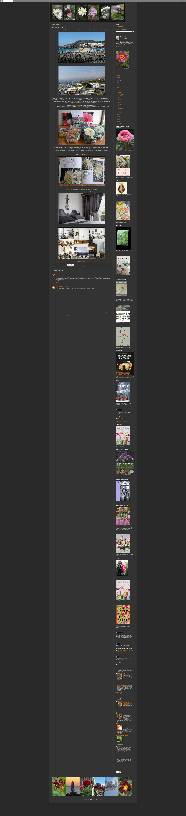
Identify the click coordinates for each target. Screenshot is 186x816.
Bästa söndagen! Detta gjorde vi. (123, 685)
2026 (118, 73)
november (120, 90)
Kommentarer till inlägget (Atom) (65, 315)
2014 (118, 116)
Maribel (57, 274)
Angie (57, 286)
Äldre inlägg (108, 312)
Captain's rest (69, 189)
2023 (118, 79)
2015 (118, 114)
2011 (118, 121)
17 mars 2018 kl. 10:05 (63, 274)
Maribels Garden (120, 713)
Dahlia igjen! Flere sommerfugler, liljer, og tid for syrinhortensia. (127, 703)
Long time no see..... (122, 108)
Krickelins (119, 684)
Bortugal (119, 746)
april (119, 102)
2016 (118, 112)
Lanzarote (70, 266)
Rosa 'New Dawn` (126, 736)
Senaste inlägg (56, 312)
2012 (118, 119)
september (120, 94)
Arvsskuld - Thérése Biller (127, 724)
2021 (118, 82)
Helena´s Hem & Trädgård (122, 735)
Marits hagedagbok (121, 673)
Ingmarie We (124, 36)
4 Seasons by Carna (121, 754)
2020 (118, 84)
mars (119, 104)
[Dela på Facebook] (71, 265)
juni (119, 99)
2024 (118, 77)
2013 (118, 118)
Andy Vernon (58, 266)
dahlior (67, 266)
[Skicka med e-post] (67, 265)
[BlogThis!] (68, 265)
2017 (118, 111)
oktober (119, 92)
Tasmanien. (75, 266)
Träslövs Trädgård (75, 105)
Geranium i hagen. (126, 674)
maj (119, 101)
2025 (118, 75)
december (120, 89)
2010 (118, 123)
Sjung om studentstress (121, 747)
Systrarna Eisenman (121, 664)
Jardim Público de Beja (121, 693)
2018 (118, 87)
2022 (118, 80)
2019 (118, 85)
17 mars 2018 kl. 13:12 (63, 286)
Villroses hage (120, 701)
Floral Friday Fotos (82, 261)
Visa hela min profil (119, 46)
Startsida (82, 312)
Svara (57, 282)
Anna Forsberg (120, 692)
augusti (119, 95)
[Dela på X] (70, 265)
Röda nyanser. (125, 714)
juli (118, 97)
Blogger (100, 799)
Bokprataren (119, 723)
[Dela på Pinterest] (73, 265)
